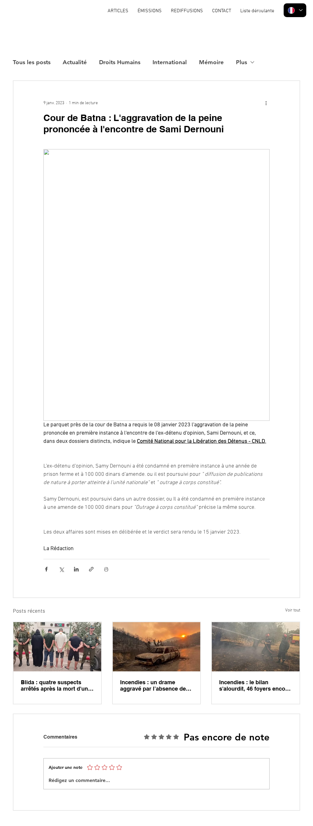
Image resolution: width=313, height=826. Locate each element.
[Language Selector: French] (295, 10)
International (170, 62)
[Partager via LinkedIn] (76, 569)
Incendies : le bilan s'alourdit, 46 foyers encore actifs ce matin (254, 685)
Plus (241, 62)
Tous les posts (31, 62)
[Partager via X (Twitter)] (61, 569)
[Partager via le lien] (91, 569)
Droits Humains (119, 62)
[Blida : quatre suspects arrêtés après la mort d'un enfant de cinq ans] (57, 646)
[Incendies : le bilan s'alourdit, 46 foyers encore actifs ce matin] (256, 646)
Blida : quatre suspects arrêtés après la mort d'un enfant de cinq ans (54, 685)
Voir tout (292, 610)
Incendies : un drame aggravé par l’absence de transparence (153, 685)
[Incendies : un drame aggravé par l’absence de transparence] (157, 646)
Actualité (75, 62)
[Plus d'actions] (266, 103)
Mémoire (211, 62)
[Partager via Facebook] (46, 569)
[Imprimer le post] (106, 569)
